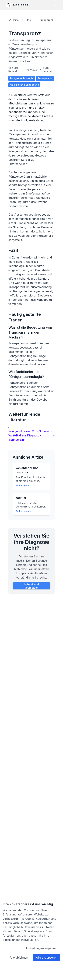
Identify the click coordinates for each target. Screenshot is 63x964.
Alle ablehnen (19, 957)
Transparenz (45, 78)
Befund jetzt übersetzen (31, 586)
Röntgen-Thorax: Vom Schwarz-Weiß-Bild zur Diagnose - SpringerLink (30, 435)
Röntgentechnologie (21, 78)
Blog (28, 19)
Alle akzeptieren (46, 957)
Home (15, 19)
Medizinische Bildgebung (24, 84)
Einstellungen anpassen (41, 948)
